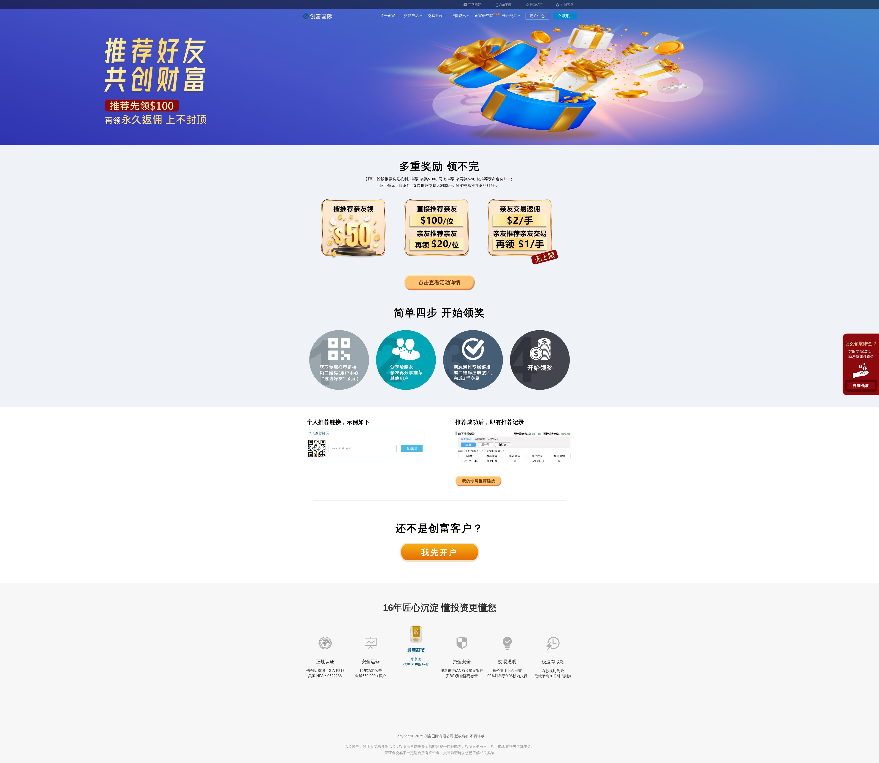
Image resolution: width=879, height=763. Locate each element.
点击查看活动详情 (439, 282)
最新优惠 (536, 4)
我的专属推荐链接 (478, 481)
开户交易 (509, 16)
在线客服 (567, 4)
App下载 (505, 4)
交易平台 (435, 16)
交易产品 (411, 16)
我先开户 (439, 552)
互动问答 (474, 4)
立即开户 (565, 16)
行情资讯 (458, 16)
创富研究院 (484, 16)
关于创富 (387, 16)
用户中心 (537, 16)
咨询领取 (861, 386)
